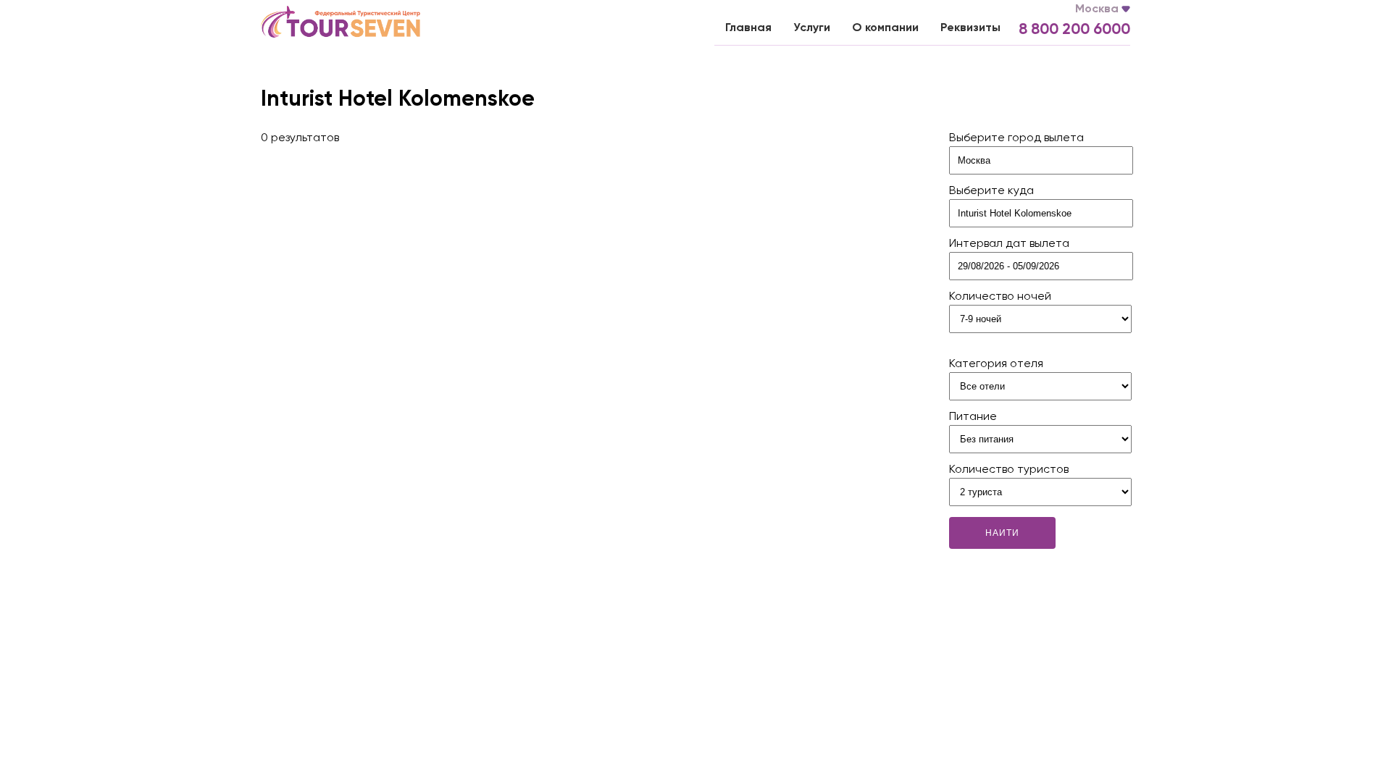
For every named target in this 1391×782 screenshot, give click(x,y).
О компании (885, 28)
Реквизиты (970, 28)
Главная (748, 28)
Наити (1002, 533)
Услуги (811, 28)
